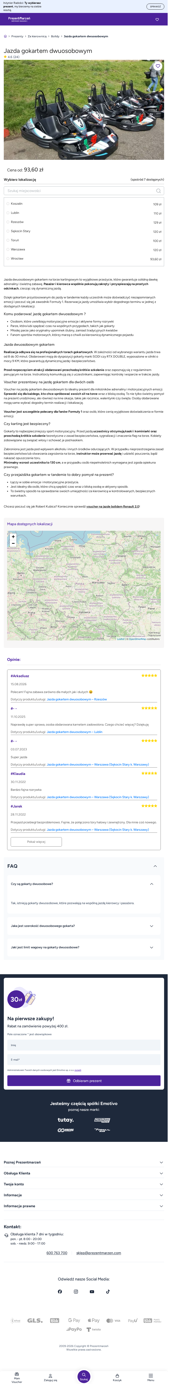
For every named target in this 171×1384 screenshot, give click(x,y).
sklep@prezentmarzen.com (98, 1253)
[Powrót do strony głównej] (5, 36)
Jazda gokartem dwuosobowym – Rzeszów (77, 699)
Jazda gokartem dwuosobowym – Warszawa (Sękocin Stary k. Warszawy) (98, 764)
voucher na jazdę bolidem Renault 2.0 (112, 506)
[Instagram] (76, 1291)
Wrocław (17, 258)
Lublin (15, 212)
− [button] (13, 543)
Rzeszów (17, 222)
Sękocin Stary (20, 231)
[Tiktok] (108, 1291)
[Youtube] (92, 1291)
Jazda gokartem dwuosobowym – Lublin (74, 732)
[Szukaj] (158, 190)
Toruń (15, 240)
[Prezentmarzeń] (19, 19)
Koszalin (16, 203)
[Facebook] (60, 1291)
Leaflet (120, 639)
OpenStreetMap (137, 639)
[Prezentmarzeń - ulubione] (157, 19)
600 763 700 (57, 1253)
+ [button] (13, 536)
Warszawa (18, 249)
